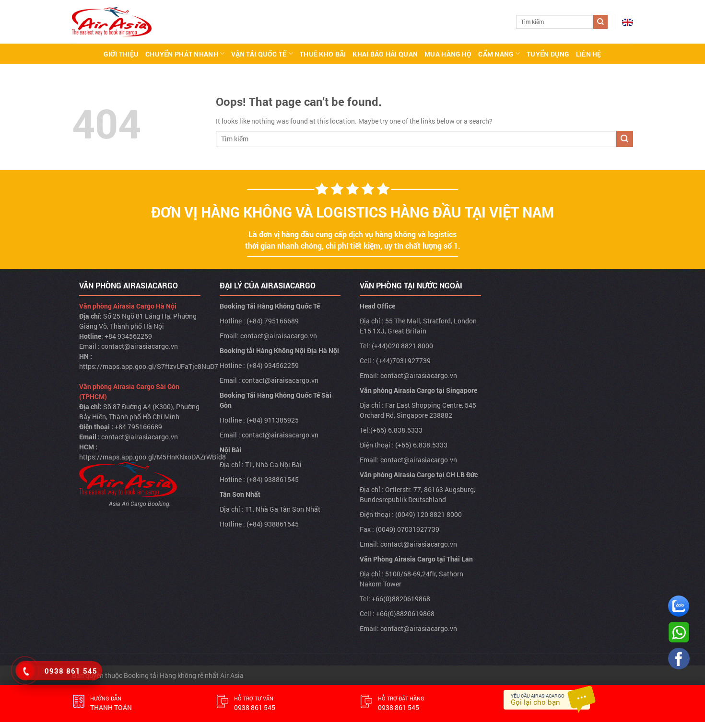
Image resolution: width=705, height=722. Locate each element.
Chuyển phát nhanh (181, 53)
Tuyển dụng (548, 53)
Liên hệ (588, 53)
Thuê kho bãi (323, 53)
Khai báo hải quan (385, 53)
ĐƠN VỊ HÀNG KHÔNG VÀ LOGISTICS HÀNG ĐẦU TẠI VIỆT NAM (352, 212)
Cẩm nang (495, 53)
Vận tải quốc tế (258, 53)
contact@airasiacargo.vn (139, 346)
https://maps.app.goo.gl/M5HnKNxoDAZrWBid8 (152, 456)
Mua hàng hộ (447, 53)
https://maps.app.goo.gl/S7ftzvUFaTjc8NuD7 (148, 366)
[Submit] (600, 22)
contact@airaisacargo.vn (278, 335)
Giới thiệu (121, 53)
